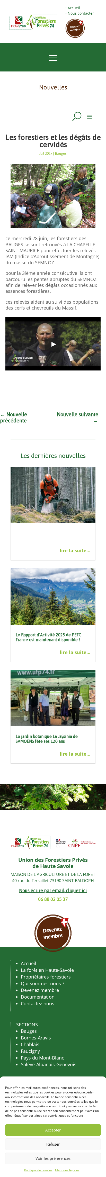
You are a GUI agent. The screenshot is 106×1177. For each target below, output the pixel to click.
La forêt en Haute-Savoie (47, 970)
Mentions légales (67, 1170)
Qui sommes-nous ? (42, 983)
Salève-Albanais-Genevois (48, 1064)
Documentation (38, 997)
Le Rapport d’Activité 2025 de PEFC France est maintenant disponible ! (48, 637)
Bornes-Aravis (36, 1038)
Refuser (53, 1144)
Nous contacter (81, 13)
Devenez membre (40, 990)
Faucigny (30, 1051)
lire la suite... (75, 551)
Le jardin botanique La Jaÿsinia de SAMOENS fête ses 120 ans (47, 739)
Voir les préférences (53, 1158)
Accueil (74, 7)
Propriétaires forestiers (46, 977)
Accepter (53, 1130)
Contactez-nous (37, 1003)
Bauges (61, 153)
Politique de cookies (38, 1170)
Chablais (30, 1044)
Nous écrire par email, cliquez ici (53, 890)
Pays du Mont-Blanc (42, 1058)
